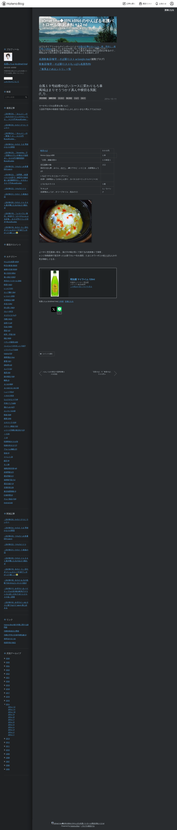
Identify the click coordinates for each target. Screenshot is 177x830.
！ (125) (6, 434)
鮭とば (106, 256)
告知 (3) (6, 453)
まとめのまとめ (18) (11, 388)
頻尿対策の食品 (10, 643)
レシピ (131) (8, 288)
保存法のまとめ (10, 639)
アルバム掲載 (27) (10, 449)
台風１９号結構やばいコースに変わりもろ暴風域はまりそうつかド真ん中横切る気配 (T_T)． (70, 90)
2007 (8, 762)
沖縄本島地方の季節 (11, 631)
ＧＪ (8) (6, 464)
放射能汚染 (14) (9, 480)
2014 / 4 (11, 727)
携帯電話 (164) (9, 357)
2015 (8, 701)
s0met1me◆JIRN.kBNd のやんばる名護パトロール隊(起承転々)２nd (78, 23)
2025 (8, 662)
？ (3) (6, 438)
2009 (8, 754)
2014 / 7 (11, 720)
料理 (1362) (8, 285)
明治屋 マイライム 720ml (82, 279)
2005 (8, 769)
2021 (8, 678)
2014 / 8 (11, 717)
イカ (55, 176)
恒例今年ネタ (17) (10, 445)
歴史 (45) (7, 331)
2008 (8, 758)
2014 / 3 (11, 730)
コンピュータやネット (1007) (15, 346)
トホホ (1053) (9, 396)
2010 (8, 750)
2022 (8, 674)
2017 (8, 693)
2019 (8, 685)
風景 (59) (7, 373)
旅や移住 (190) (9, 377)
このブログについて (11, 82)
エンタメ (61, 98)
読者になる (169, 10)
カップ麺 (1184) (9, 292)
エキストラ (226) (10, 422)
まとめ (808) (8, 384)
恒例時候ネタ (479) (11, 442)
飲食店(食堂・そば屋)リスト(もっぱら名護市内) (65, 64)
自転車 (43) (8, 365)
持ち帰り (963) (9, 308)
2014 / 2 (11, 732)
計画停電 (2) (8, 495)
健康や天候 (52, 98)
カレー (83, 98)
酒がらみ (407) (9, 407)
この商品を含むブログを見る (81, 287)
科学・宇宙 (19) (9, 334)
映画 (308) (7, 415)
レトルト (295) (9, 296)
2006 (8, 765)
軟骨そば (44, 151)
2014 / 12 (11, 707)
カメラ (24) (8, 369)
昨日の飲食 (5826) (10, 265)
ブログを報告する (88, 826)
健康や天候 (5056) (10, 269)
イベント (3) (8, 457)
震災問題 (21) (9, 476)
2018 (8, 689)
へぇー (76, 98)
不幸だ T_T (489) (10, 403)
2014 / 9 (11, 714)
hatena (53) (8, 354)
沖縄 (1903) (8, 319)
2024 (8, 666)
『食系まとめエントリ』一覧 (55, 69)
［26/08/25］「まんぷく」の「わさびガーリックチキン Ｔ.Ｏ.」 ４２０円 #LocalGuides (16, 117)
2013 (8, 739)
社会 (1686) (8, 327)
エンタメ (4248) (9, 411)
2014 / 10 (11, 712)
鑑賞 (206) (7, 419)
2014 (8, 704)
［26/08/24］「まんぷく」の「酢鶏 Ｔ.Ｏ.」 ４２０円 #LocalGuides (15, 136)
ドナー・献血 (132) (11, 426)
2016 (8, 697)
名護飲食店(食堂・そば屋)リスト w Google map (64, 59)
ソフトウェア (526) (11, 350)
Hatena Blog (74, 826)
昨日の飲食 (43, 98)
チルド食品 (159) (10, 499)
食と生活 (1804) (9, 273)
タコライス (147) (10, 315)
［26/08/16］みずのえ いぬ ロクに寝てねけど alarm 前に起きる (16, 605)
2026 (8, 658)
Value (48, 155)
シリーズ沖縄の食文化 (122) (14, 430)
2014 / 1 (11, 735)
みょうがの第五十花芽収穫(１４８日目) (54, 373)
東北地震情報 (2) (10, 491)
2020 (8, 681)
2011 (8, 746)
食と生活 (69, 98)
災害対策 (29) (9, 487)
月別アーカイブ (13, 654)
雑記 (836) (7, 338)
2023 (8, 670)
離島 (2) (6, 380)
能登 (62, 109)
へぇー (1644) (9, 392)
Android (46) (8, 503)
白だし (63, 168)
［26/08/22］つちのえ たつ (15, 189)
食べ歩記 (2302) (9, 277)
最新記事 (10, 108)
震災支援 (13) (9, 484)
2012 (8, 742)
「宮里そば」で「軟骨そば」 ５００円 (102, 373)
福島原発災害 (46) (10, 468)
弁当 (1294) (8, 304)
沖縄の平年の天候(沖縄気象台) (15, 635)
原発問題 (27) (9, 472)
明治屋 (86, 282)
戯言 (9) (6, 461)
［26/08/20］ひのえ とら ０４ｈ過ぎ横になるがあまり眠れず (16, 205)
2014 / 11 (11, 709)
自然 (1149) (8, 323)
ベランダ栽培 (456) (11, 342)
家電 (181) (7, 361)
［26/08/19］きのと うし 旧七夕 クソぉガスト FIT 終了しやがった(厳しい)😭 (16, 230)
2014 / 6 (11, 722)
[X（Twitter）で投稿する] (53, 309)
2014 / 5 (11, 725)
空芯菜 (43, 165)
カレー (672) (8, 311)
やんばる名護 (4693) (11, 262)
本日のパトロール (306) (12, 281)
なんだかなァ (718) (11, 399)
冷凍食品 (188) (9, 300)
